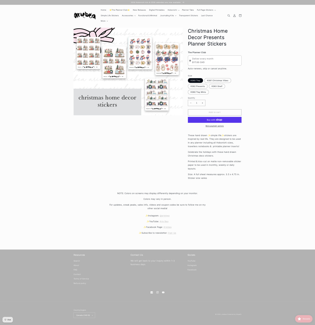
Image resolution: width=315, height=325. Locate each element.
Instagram (192, 265)
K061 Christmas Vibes (217, 80)
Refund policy (80, 283)
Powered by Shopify (234, 314)
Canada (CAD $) (83, 315)
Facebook (192, 270)
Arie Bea (164, 221)
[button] (173, 10)
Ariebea (167, 227)
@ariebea (165, 215)
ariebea (224, 314)
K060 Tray (195, 80)
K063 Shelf (217, 86)
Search (77, 261)
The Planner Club (197, 52)
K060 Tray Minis (198, 92)
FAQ (75, 270)
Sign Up (172, 233)
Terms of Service (81, 279)
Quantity (191, 98)
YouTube (192, 261)
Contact (77, 274)
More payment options (215, 126)
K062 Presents (198, 86)
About (76, 265)
